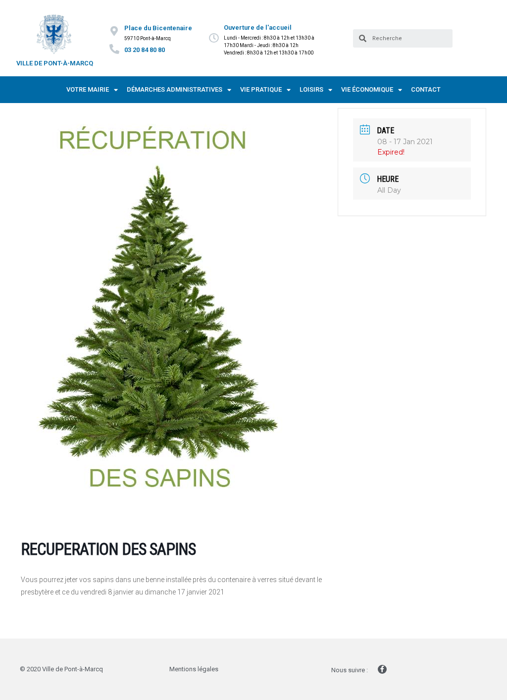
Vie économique (367, 89)
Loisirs (311, 89)
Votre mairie (87, 89)
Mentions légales (193, 669)
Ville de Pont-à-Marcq (54, 63)
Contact (426, 89)
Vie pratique (261, 89)
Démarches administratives (174, 89)
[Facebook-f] (382, 669)
